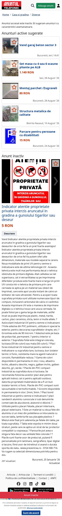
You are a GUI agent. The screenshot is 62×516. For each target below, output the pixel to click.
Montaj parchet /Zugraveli (38, 88)
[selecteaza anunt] (14, 41)
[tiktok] (36, 484)
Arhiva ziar (24, 474)
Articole (11, 474)
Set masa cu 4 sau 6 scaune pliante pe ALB (38, 65)
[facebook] (18, 484)
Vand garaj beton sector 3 (37, 45)
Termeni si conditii (43, 474)
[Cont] (58, 5)
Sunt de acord (31, 512)
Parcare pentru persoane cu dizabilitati (37, 133)
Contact (43, 478)
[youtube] (43, 484)
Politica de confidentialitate (20, 478)
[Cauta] (32, 5)
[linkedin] (30, 484)
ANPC (53, 478)
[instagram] (24, 484)
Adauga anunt (45, 5)
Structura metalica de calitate (35, 113)
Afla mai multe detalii (35, 508)
